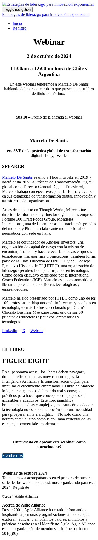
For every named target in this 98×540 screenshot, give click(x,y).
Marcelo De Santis (17, 177)
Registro (19, 28)
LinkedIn (9, 330)
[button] (12, 455)
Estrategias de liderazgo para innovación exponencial (45, 14)
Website (36, 330)
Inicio (17, 23)
